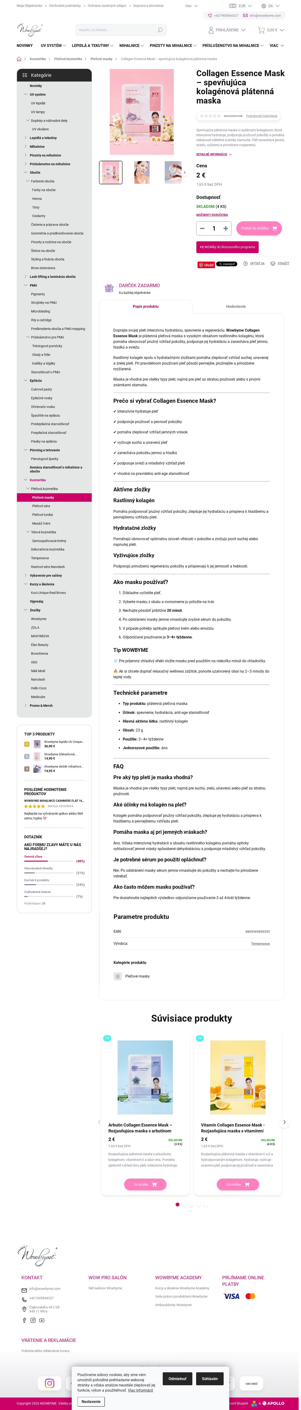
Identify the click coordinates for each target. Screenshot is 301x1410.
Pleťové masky (43, 497)
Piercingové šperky (44, 459)
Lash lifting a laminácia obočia (53, 277)
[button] (177, 1204)
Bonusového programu (238, 247)
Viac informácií (140, 1390)
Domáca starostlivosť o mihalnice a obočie (56, 469)
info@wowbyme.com (44, 1289)
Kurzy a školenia (42, 584)
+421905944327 (41, 1298)
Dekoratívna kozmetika (47, 549)
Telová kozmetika (43, 532)
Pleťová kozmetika (44, 489)
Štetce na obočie (43, 251)
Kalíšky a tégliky (43, 363)
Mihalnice (37, 146)
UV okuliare (40, 129)
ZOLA (35, 627)
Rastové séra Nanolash (48, 567)
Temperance (40, 558)
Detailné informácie (211, 154)
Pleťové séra (41, 506)
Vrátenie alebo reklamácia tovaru (45, 1351)
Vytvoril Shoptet (236, 1403)
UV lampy (38, 112)
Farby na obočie (43, 190)
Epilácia (36, 380)
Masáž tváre (41, 523)
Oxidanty (38, 216)
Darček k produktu (36, 880)
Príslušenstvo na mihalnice (50, 164)
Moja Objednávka (29, 6)
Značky (35, 610)
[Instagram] (34, 1319)
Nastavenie (91, 1401)
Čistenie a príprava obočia (50, 224)
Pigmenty (38, 294)
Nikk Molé (38, 671)
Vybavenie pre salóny (46, 575)
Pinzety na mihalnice (45, 155)
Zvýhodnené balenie (37, 892)
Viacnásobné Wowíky (38, 868)
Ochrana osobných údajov (107, 6)
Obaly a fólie (41, 355)
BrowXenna (39, 653)
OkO (34, 662)
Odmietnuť (177, 1379)
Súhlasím (210, 1379)
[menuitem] (26, 46)
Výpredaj (36, 601)
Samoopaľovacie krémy (49, 541)
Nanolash (38, 679)
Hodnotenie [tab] (236, 306)
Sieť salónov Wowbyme (105, 1288)
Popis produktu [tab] (145, 306)
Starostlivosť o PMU (45, 372)
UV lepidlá (38, 103)
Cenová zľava (33, 856)
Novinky (36, 86)
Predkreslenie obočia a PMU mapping (58, 329)
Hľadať (160, 30)
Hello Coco (39, 688)
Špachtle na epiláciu (45, 415)
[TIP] (145, 1077)
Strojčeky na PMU (44, 302)
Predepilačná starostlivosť (50, 424)
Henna (37, 199)
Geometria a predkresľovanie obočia (57, 233)
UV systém (38, 94)
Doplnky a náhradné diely (49, 121)
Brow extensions (43, 268)
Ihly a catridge (41, 320)
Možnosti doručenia (212, 215)
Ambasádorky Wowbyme (173, 1305)
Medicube (38, 697)
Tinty (36, 207)
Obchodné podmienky (65, 6)
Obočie (35, 172)
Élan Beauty (39, 645)
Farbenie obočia (42, 181)
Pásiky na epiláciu (44, 441)
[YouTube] (43, 1319)
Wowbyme (38, 619)
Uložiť (209, 265)
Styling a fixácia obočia (47, 259)
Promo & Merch (41, 705)
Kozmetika (38, 480)
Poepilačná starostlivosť (48, 433)
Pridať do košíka (254, 228)
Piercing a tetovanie (45, 450)
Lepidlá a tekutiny (43, 138)
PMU (33, 285)
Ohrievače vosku (43, 407)
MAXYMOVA (40, 636)
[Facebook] (25, 1319)
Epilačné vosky (41, 398)
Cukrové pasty (41, 389)
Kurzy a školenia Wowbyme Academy (182, 1288)
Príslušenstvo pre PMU (47, 337)
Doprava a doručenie (148, 6)
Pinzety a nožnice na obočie (51, 242)
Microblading (40, 311)
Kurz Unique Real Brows (48, 593)
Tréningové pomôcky (47, 346)
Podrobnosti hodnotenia (261, 116)
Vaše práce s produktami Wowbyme (181, 1296)
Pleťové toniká (42, 515)
